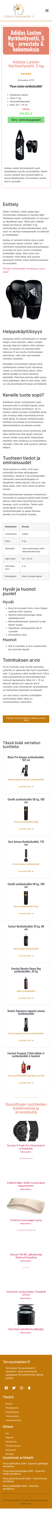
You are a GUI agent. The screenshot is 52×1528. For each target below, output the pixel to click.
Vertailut (10, 1454)
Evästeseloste (12, 1412)
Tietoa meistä (12, 1416)
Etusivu (9, 1403)
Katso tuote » (26, 1152)
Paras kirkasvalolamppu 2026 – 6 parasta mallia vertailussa (24, 1472)
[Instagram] (21, 1387)
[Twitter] (13, 1387)
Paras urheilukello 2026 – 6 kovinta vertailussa (21, 1487)
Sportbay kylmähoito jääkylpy (26, 1329)
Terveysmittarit (13, 1445)
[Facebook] (6, 1387)
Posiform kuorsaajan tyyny (26, 1220)
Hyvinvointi (11, 1449)
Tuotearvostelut (13, 1420)
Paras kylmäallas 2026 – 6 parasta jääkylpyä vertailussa (25, 1465)
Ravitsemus (11, 1441)
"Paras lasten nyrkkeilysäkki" (26, 86)
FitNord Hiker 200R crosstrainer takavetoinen (26, 1184)
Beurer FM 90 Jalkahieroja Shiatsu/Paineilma (26, 1256)
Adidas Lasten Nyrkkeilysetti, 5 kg (26, 64)
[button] (47, 10)
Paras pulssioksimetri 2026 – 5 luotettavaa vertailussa (25, 1480)
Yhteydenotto (12, 1407)
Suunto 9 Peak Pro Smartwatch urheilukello (26, 1147)
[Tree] (29, 1387)
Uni (7, 1433)
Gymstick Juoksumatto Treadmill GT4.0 (26, 1293)
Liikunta (9, 1437)
